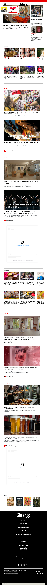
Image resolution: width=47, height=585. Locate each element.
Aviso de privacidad (23, 562)
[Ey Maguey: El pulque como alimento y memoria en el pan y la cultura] (27, 52)
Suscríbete (23, 554)
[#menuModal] (5, 4)
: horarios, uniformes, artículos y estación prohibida (37, 22)
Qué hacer (21, 75)
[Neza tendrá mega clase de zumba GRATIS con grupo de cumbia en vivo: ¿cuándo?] (11, 70)
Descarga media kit (23, 552)
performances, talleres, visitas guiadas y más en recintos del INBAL (15, 27)
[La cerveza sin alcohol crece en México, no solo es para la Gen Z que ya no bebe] (22, 425)
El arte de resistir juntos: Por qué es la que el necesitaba (20, 338)
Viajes (23, 538)
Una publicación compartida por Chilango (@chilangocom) (22, 260)
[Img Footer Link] (23, 548)
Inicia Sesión (41, 3)
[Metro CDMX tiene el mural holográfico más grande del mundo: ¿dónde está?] (22, 130)
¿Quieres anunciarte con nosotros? (23, 556)
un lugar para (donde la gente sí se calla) (21, 182)
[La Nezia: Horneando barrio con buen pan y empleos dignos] (11, 52)
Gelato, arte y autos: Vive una (27, 77)
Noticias (5, 75)
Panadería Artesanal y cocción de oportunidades (19, 407)
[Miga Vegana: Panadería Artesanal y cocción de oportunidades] (22, 395)
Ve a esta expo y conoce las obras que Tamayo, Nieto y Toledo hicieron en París (36, 37)
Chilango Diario (23, 545)
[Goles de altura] (36, 501)
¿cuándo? (10, 77)
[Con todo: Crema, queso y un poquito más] (10, 501)
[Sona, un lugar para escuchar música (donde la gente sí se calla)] (22, 170)
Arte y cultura (33, 33)
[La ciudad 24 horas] (19, 501)
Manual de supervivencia (23, 534)
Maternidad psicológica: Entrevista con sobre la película (21, 368)
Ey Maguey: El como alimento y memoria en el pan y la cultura (27, 60)
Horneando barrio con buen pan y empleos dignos (11, 59)
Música (38, 57)
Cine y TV (6, 313)
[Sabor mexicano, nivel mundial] (27, 501)
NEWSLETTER (8, 3)
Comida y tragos (6, 57)
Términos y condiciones (23, 560)
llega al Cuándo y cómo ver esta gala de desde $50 (20, 212)
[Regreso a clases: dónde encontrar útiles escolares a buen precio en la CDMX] (22, 100)
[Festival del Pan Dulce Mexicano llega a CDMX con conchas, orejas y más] (27, 295)
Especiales (23, 541)
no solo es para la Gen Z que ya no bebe (20, 437)
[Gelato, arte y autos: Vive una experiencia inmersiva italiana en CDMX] (27, 70)
